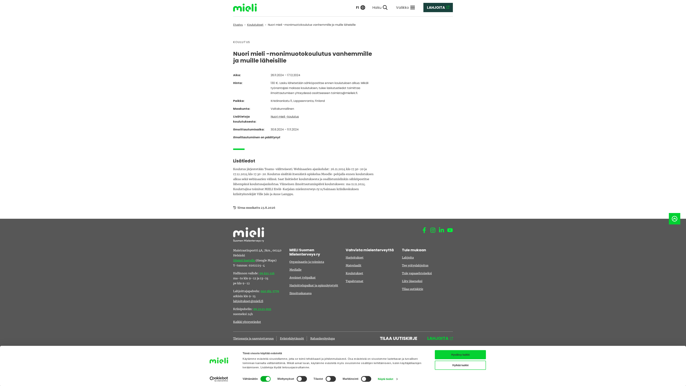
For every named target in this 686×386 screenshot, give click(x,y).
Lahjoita (408, 257)
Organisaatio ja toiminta (306, 262)
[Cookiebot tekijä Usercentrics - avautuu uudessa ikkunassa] (219, 379)
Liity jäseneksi (412, 281)
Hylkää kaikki (460, 365)
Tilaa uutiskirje (412, 289)
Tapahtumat (354, 281)
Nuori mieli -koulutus (285, 117)
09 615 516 (267, 273)
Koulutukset (354, 273)
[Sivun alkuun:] (674, 218)
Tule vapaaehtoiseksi (417, 273)
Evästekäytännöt (292, 338)
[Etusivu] (247, 8)
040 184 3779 (270, 291)
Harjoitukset (355, 257)
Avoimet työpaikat (302, 277)
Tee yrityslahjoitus (415, 265)
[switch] (302, 379)
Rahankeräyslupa (322, 338)
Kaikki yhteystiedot (247, 322)
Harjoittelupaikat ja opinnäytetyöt (313, 285)
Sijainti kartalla (244, 260)
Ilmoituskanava (300, 293)
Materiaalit (353, 265)
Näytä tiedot (385, 378)
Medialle (295, 269)
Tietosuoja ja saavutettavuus (253, 338)
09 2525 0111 (262, 309)
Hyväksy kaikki (460, 354)
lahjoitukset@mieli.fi (248, 301)
